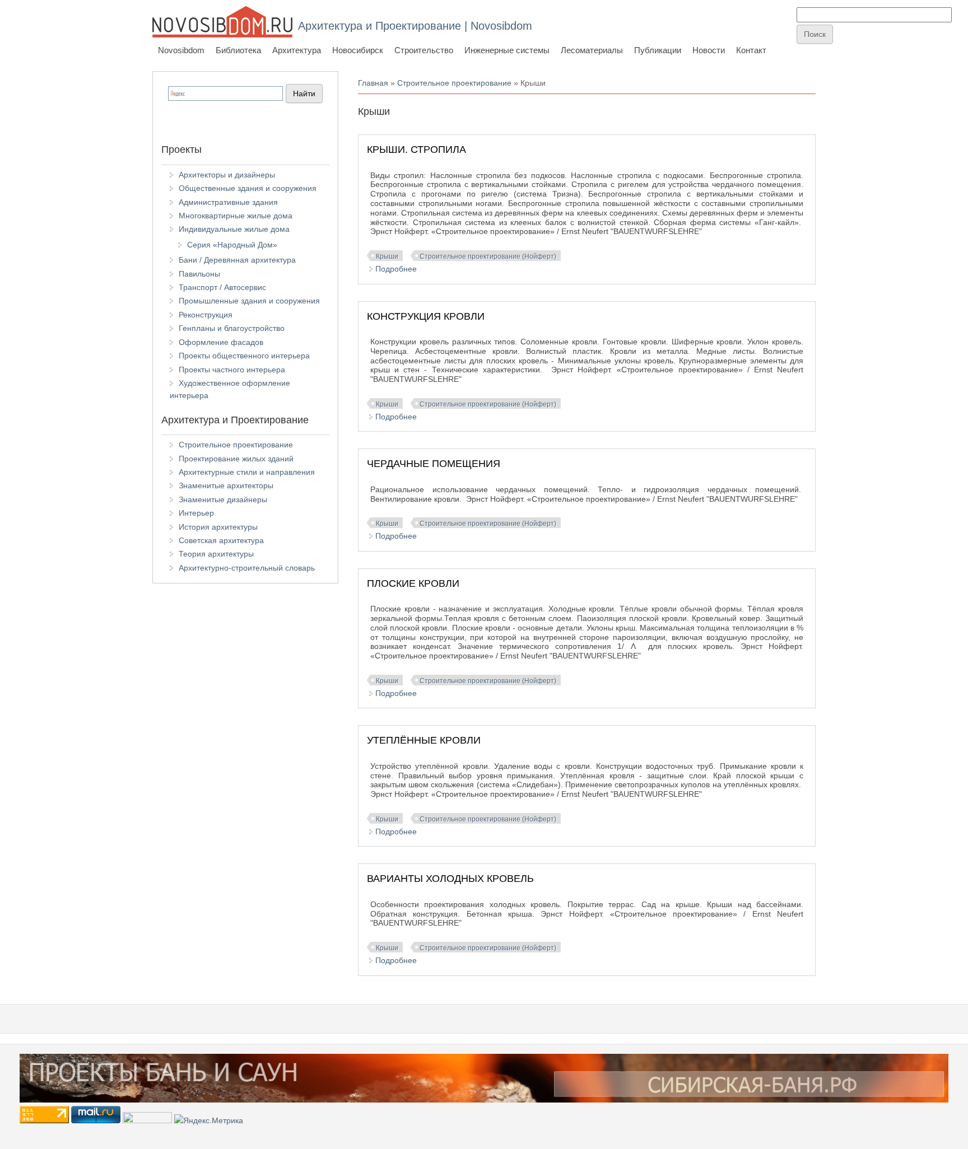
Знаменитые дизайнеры (223, 499)
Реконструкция (205, 314)
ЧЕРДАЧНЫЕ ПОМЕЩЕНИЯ (433, 463)
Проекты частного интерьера (232, 369)
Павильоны (199, 273)
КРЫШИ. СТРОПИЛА (416, 149)
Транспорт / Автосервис (222, 287)
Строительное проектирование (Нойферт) (488, 256)
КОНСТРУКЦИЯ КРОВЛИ (426, 316)
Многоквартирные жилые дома (235, 215)
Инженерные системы (507, 50)
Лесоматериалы (592, 50)
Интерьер (196, 512)
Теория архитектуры (216, 553)
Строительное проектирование (454, 82)
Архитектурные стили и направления (247, 472)
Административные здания (228, 202)
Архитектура (296, 50)
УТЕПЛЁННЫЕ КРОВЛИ (424, 740)
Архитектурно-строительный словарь (247, 567)
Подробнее (396, 268)
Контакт (751, 50)
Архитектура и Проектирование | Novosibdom (415, 26)
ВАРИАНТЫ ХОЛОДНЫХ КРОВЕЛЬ (450, 878)
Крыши (387, 256)
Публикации (657, 50)
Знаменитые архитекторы (226, 485)
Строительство (423, 50)
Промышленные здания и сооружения (249, 300)
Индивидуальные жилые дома (234, 229)
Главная (373, 82)
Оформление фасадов (221, 342)
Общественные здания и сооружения (248, 188)
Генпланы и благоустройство (232, 328)
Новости (708, 50)
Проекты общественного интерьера (244, 355)
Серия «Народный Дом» (232, 244)
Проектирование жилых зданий (236, 458)
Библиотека (238, 50)
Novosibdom (181, 50)
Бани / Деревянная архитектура (237, 259)
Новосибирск (357, 50)
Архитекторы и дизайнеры (227, 174)
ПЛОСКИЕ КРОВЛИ (413, 583)
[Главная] (222, 21)
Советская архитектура (221, 540)
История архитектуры (218, 526)
